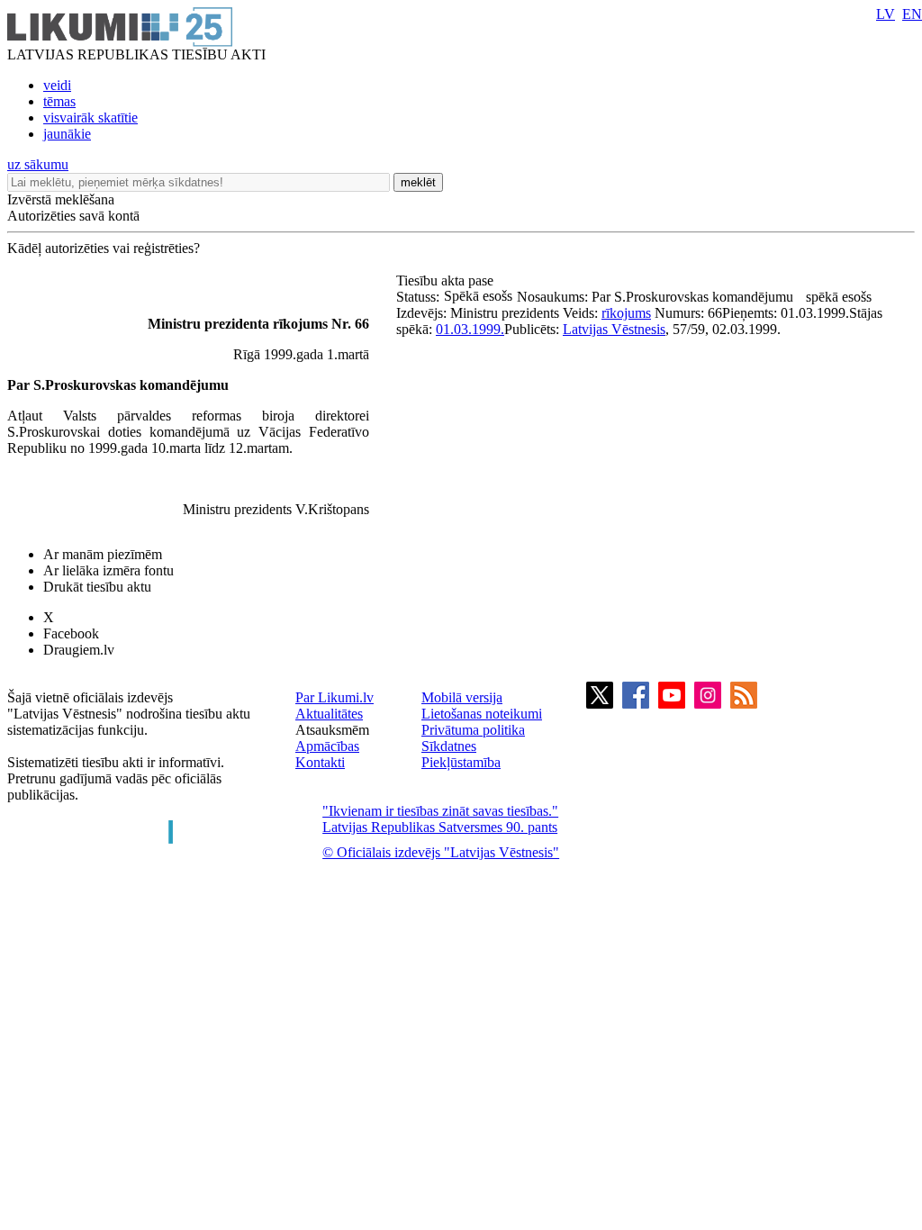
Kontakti (320, 762)
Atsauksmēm (332, 729)
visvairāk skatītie (90, 117)
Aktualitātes (329, 713)
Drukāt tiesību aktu (97, 586)
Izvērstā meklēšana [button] (60, 199)
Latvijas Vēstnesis (614, 329)
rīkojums (626, 313)
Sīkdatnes (448, 746)
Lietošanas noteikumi (481, 713)
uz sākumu (37, 164)
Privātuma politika (473, 729)
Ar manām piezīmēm (102, 554)
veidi (57, 85)
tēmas (59, 101)
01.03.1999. (470, 329)
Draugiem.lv (78, 649)
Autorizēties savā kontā (73, 215)
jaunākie (67, 133)
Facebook (71, 633)
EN (912, 14)
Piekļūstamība (461, 762)
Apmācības (327, 746)
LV (885, 14)
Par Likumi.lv (334, 697)
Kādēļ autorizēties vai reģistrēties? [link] (103, 248)
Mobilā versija (461, 697)
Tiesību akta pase (446, 280)
